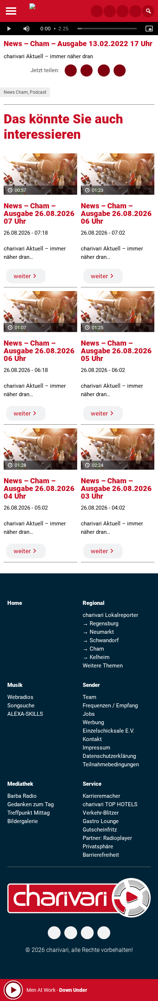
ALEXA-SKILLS (25, 714)
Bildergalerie (22, 821)
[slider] (107, 28)
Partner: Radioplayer (107, 838)
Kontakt (92, 739)
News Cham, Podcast (25, 92)
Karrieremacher (101, 796)
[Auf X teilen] (86, 70)
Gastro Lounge (101, 821)
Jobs (89, 714)
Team (89, 697)
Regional (93, 603)
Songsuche (21, 705)
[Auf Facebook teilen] (71, 70)
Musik (14, 685)
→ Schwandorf (101, 640)
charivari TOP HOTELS (110, 804)
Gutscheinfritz (100, 829)
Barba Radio (22, 796)
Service (92, 784)
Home (14, 603)
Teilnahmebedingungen (111, 764)
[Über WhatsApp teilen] (104, 70)
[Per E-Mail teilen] (120, 70)
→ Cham (93, 648)
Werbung (93, 722)
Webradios (20, 697)
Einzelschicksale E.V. (108, 731)
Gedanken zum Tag (30, 804)
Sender (91, 685)
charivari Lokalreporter (110, 615)
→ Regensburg (100, 623)
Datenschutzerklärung (109, 756)
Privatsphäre (98, 846)
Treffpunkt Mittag (28, 813)
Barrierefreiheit (101, 855)
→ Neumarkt (98, 632)
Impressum (96, 747)
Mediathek (20, 784)
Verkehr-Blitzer (101, 813)
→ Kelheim (96, 657)
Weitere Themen (103, 665)
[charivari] (32, 10)
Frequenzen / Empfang (110, 705)
